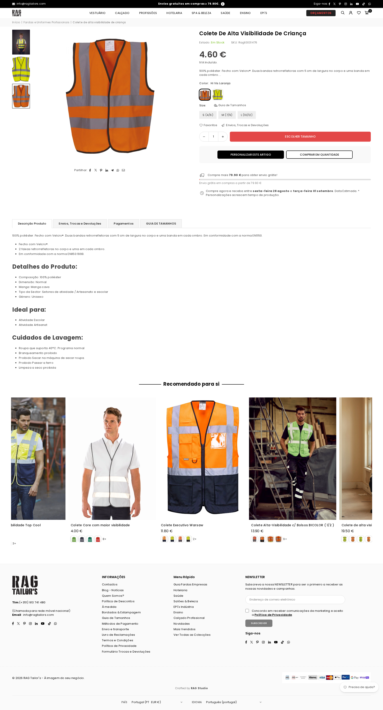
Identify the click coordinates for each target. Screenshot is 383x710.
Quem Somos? (113, 596)
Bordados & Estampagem (121, 612)
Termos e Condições (117, 640)
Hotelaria (174, 13)
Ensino (245, 13)
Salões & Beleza (186, 601)
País (124, 702)
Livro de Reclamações (118, 635)
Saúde (225, 13)
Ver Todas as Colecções (192, 635)
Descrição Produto (32, 223)
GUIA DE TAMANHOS (161, 223)
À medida (109, 607)
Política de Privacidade (119, 646)
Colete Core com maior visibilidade (44, 525)
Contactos (109, 584)
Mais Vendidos (184, 629)
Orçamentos (321, 13)
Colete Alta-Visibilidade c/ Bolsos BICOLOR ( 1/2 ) (236, 525)
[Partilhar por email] (123, 170)
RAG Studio (199, 688)
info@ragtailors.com (31, 4)
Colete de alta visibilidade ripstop (313, 525)
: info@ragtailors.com (37, 615)
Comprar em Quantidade (319, 155)
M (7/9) (227, 115)
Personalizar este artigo (251, 155)
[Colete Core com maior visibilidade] (56, 458)
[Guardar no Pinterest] (101, 170)
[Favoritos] (359, 13)
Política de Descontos (118, 601)
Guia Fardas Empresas (190, 584)
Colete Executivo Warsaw (126, 525)
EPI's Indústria (184, 607)
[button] (367, 13)
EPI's (263, 13)
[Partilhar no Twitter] (95, 170)
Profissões (148, 13)
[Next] (182, 96)
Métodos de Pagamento (120, 624)
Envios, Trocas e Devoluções (247, 125)
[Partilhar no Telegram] (112, 170)
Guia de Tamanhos (232, 105)
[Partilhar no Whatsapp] (117, 170)
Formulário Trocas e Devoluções (126, 651)
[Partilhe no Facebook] (90, 170)
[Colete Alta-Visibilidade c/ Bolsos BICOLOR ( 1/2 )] (236, 458)
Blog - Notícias (113, 590)
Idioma (197, 702)
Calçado (122, 13)
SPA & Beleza (201, 13)
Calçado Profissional (189, 618)
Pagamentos (123, 223)
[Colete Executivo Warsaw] (146, 458)
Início (16, 22)
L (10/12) (246, 115)
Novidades (182, 624)
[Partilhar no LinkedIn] (106, 170)
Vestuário (97, 13)
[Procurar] (343, 13)
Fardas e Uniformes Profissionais (46, 22)
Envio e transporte (115, 629)
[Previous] (38, 96)
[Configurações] (351, 13)
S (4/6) (208, 115)
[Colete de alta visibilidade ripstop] (327, 458)
